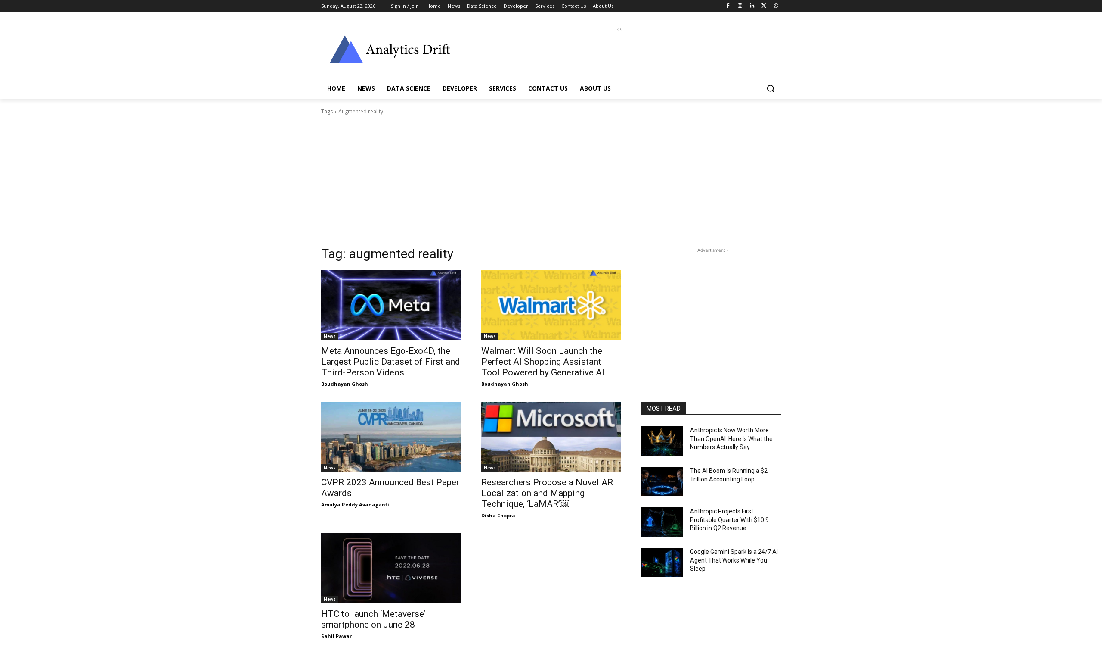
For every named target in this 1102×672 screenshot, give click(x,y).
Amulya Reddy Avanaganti (355, 504)
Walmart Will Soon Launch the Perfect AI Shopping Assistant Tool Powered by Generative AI (542, 362)
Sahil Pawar (336, 636)
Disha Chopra (498, 515)
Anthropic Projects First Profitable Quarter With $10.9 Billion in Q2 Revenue (729, 519)
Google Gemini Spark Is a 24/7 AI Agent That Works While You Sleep (734, 560)
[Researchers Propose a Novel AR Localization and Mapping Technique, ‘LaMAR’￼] (551, 437)
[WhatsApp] (776, 6)
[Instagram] (740, 6)
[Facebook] (728, 6)
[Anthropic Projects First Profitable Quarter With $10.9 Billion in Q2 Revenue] (662, 522)
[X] (764, 6)
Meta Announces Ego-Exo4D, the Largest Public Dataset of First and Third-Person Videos (390, 362)
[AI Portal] (390, 49)
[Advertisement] (615, 52)
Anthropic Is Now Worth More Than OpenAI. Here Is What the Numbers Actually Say (731, 438)
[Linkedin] (752, 6)
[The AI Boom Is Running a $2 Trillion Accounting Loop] (662, 481)
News (330, 336)
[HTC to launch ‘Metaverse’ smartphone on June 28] (391, 568)
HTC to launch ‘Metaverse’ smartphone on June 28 (373, 619)
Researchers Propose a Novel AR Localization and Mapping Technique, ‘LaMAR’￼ (547, 493)
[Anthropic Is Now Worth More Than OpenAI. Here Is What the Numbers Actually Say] (662, 441)
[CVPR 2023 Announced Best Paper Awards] (391, 437)
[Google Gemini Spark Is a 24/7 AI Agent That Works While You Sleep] (662, 562)
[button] (770, 88)
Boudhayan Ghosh (344, 384)
